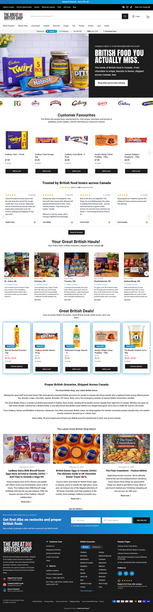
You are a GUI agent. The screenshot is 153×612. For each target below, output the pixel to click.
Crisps (66, 26)
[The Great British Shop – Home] (13, 16)
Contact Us (50, 546)
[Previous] (3, 152)
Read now (25, 502)
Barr (82, 580)
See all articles (75, 509)
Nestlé (82, 573)
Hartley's (102, 580)
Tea (73, 26)
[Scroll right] (149, 216)
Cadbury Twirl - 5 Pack (14, 154)
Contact (36, 7)
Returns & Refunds (53, 553)
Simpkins (83, 566)
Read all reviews (76, 232)
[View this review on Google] (34, 222)
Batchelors (84, 559)
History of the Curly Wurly (127, 546)
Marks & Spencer (105, 556)
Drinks (90, 26)
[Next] (150, 152)
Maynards (102, 563)
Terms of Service (61, 601)
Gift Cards (67, 7)
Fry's (100, 587)
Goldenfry (102, 570)
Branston (102, 577)
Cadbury (83, 552)
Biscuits (56, 26)
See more (37, 300)
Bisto (82, 570)
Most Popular (8, 26)
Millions (102, 566)
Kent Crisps (103, 583)
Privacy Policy (49, 601)
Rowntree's (103, 573)
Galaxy (101, 552)
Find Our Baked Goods (24, 7)
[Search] (125, 16)
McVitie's (83, 556)
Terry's (82, 587)
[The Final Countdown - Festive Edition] (126, 449)
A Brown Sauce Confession (128, 553)
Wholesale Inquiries (48, 7)
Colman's (102, 559)
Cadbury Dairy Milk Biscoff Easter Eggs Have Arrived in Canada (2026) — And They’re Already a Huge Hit (27, 473)
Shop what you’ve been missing (111, 83)
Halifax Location (8, 7)
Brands (85, 547)
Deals (106, 26)
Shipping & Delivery (53, 550)
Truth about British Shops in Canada (131, 550)
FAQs (59, 7)
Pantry (81, 26)
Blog (74, 7)
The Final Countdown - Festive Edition (126, 470)
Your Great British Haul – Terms (93, 601)
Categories (96, 547)
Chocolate (35, 26)
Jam (99, 26)
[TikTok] (132, 573)
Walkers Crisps (86, 583)
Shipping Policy (75, 601)
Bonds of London (86, 563)
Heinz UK (83, 577)
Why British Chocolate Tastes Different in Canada (132, 558)
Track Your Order (52, 557)
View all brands (86, 591)
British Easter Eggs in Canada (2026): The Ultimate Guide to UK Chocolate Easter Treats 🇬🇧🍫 (76, 473)
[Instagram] (126, 573)
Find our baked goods (54, 574)
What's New (23, 26)
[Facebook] (120, 573)
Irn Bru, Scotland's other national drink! (132, 562)
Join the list (141, 520)
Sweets (46, 26)
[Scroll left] (4, 216)
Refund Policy (37, 601)
